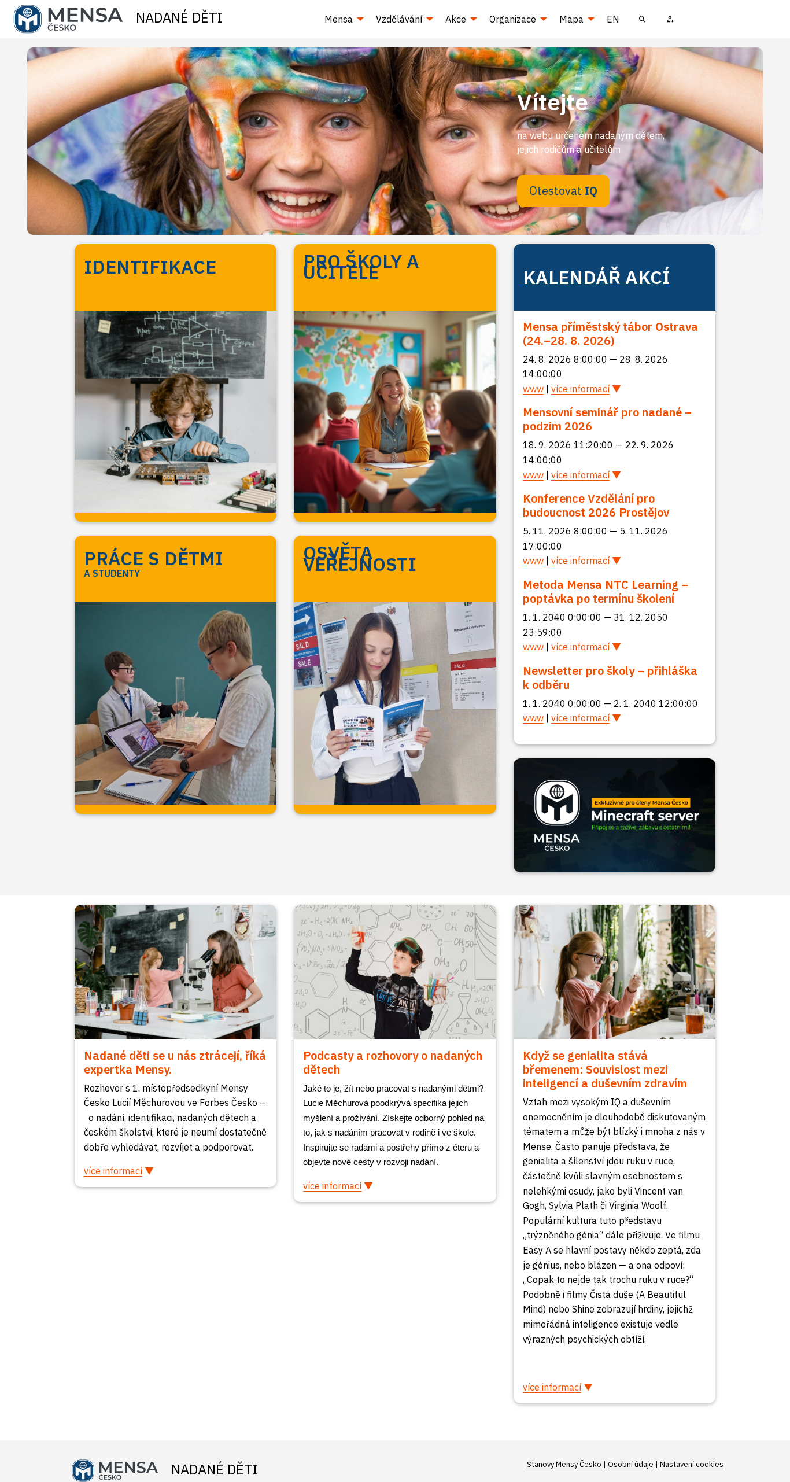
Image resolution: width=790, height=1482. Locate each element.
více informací (580, 389)
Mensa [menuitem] (338, 19)
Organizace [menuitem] (512, 19)
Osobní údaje (631, 1464)
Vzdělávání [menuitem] (399, 19)
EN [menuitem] (613, 19)
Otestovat (563, 190)
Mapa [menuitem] (571, 19)
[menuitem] (642, 19)
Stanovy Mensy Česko (564, 1464)
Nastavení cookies (691, 1464)
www (533, 389)
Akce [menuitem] (455, 19)
